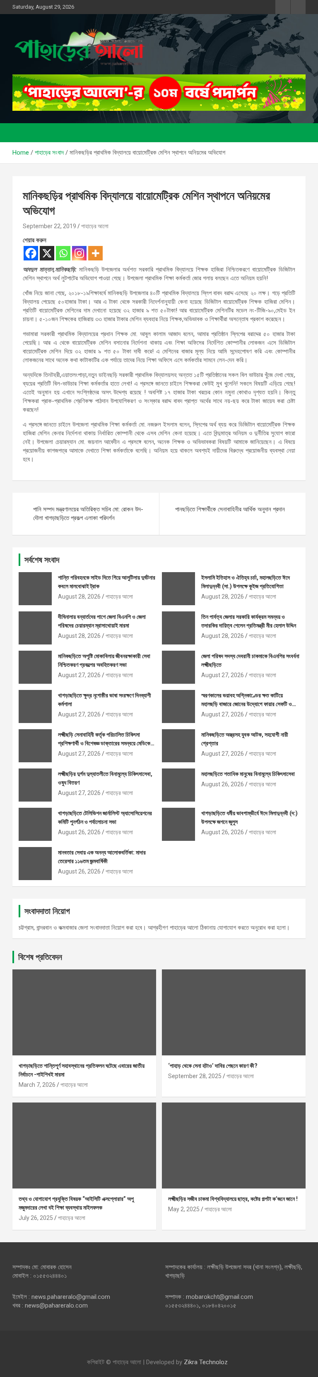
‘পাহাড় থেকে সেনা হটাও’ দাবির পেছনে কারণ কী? (213, 1065)
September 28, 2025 (195, 1076)
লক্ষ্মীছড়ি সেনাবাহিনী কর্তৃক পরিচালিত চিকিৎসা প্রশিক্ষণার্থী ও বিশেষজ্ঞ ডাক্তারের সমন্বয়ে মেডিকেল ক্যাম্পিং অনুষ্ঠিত (105, 743)
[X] (47, 253)
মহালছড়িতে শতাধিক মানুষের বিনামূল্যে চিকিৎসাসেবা (248, 774)
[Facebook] (31, 253)
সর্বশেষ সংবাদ (41, 560)
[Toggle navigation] (22, 132)
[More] (95, 253)
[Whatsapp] (63, 253)
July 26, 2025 (36, 1218)
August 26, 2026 (222, 784)
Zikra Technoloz (206, 1362)
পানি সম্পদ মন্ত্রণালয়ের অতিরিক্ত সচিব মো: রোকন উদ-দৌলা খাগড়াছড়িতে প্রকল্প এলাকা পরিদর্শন (88, 514)
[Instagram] (79, 253)
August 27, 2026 (79, 675)
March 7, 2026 (37, 1084)
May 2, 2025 (184, 1209)
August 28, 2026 (79, 596)
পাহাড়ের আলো (94, 226)
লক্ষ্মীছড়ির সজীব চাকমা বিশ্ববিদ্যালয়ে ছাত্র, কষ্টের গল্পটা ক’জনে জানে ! (233, 1199)
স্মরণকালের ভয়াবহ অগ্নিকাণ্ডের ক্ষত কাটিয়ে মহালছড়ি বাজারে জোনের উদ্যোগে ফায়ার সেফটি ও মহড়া (246, 704)
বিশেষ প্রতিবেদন (40, 957)
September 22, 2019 (49, 226)
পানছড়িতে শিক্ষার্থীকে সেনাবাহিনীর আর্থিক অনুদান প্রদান (230, 509)
